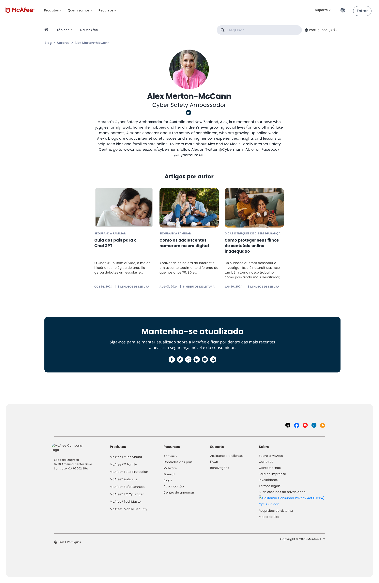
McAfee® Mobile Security (128, 509)
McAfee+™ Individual (126, 457)
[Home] (46, 30)
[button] (344, 8)
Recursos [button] (106, 10)
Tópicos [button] (62, 30)
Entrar (362, 10)
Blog (48, 42)
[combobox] (321, 30)
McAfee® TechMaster (126, 502)
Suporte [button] (321, 10)
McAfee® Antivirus (123, 479)
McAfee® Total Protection (129, 472)
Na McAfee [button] (89, 30)
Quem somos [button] (79, 10)
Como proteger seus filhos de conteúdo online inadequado (252, 245)
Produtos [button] (51, 10)
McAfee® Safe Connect (127, 487)
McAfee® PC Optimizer (127, 494)
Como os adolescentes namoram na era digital (184, 242)
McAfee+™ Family (123, 465)
